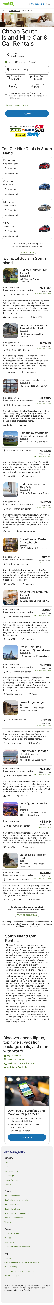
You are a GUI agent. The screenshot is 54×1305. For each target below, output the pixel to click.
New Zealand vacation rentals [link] (16, 1200)
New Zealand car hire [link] (12, 1204)
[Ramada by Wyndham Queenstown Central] (27, 454)
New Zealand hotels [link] (12, 1196)
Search (27, 113)
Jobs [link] (6, 1167)
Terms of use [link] (9, 1242)
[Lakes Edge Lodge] (27, 722)
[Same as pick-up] (27, 69)
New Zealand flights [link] (12, 1209)
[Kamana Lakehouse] (27, 402)
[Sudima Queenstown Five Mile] (27, 507)
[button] (27, 105)
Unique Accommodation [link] (13, 1218)
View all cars (27, 252)
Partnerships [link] (9, 1175)
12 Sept (15, 78)
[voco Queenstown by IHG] (27, 825)
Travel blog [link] (8, 1222)
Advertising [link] (8, 1184)
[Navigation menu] (49, 4)
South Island (17, 56)
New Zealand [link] (14, 11)
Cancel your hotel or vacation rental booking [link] (21, 1262)
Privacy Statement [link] (11, 1233)
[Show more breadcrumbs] (4, 10)
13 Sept (38, 78)
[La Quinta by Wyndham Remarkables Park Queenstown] (27, 348)
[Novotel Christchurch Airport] (27, 615)
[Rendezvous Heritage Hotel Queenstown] (27, 773)
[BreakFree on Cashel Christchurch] (27, 561)
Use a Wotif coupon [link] (11, 1276)
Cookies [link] (7, 1238)
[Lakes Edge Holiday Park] (27, 876)
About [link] (6, 1162)
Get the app (27, 1137)
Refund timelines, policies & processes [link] (19, 1271)
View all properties (27, 915)
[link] (27, 1056)
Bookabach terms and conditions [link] (17, 1247)
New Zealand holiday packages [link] (16, 1213)
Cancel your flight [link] (11, 1267)
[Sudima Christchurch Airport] (27, 293)
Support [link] (7, 1258)
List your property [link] (11, 1171)
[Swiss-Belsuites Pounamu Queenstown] (27, 670)
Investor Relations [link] (11, 1180)
